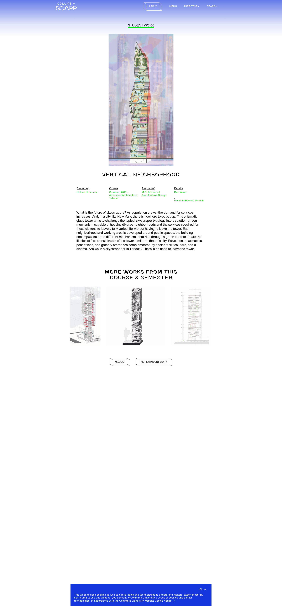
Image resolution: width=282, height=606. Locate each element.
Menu (173, 6)
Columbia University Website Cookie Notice (145, 600)
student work (141, 25)
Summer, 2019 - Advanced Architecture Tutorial (123, 195)
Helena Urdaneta (87, 192)
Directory (191, 6)
